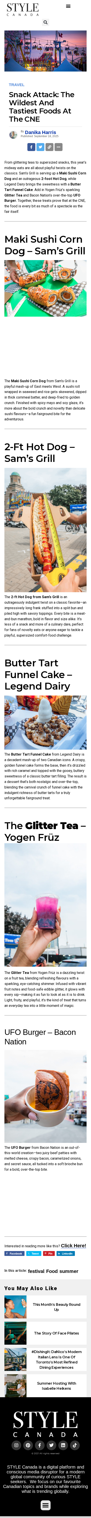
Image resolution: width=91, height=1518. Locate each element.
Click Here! (73, 1245)
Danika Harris (40, 132)
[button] (68, 6)
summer (68, 1271)
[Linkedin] (63, 1445)
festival (36, 1271)
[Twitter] (51, 1445)
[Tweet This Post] (40, 147)
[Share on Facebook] (31, 147)
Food (52, 1271)
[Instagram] (16, 1445)
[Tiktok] (75, 1445)
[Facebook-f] (40, 1445)
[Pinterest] (28, 1445)
